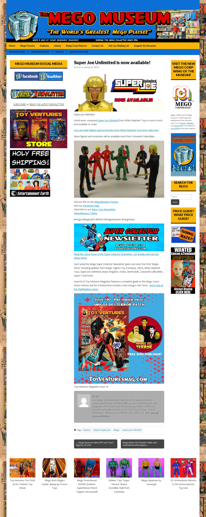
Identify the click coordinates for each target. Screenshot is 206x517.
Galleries (44, 45)
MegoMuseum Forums (106, 201)
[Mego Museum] (103, 21)
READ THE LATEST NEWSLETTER (47, 104)
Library (57, 45)
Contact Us (97, 45)
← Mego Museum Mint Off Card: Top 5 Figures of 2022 (95, 444)
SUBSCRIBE (19, 104)
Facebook (190, 123)
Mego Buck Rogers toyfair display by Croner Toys (54, 484)
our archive (175, 128)
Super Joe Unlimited (108, 120)
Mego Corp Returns (76, 45)
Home (12, 45)
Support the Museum (145, 45)
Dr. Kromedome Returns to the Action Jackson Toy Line (183, 484)
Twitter (59, 52)
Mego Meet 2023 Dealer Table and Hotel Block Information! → (140, 444)
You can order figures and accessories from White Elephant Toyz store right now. (116, 130)
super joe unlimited (131, 430)
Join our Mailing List (118, 45)
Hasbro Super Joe (102, 430)
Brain (79, 67)
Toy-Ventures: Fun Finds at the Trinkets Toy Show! (22, 484)
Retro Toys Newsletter (103, 209)
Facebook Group (40, 52)
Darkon (86, 430)
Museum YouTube (79, 52)
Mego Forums (27, 45)
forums (183, 123)
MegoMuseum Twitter (85, 213)
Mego (116, 430)
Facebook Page (17, 52)
